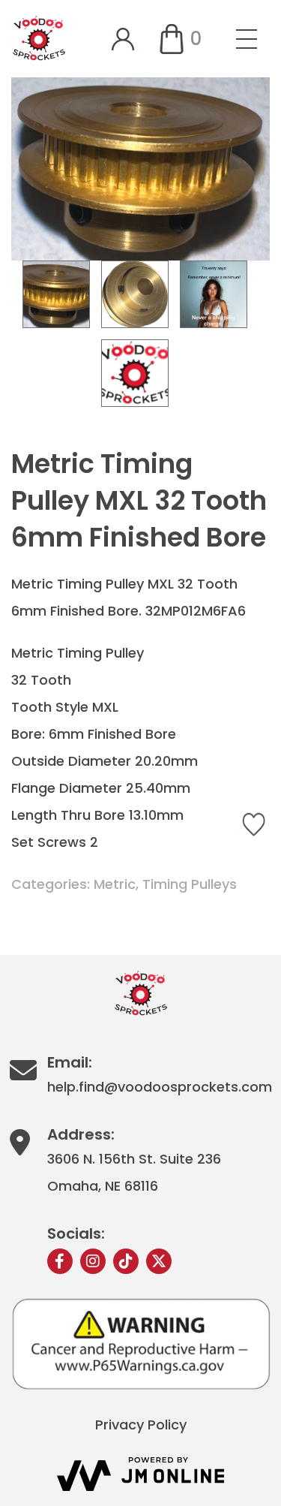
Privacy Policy (141, 1424)
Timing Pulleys (189, 884)
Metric (115, 884)
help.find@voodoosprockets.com (159, 1086)
